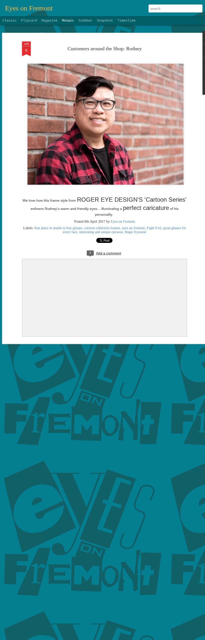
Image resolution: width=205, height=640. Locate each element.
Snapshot (105, 20)
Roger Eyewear (135, 232)
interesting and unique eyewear (101, 232)
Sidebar (85, 20)
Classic (9, 20)
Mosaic (68, 20)
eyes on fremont (133, 228)
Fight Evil (154, 228)
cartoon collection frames (102, 228)
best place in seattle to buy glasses (58, 228)
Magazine (50, 20)
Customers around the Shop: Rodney (105, 48)
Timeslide (127, 20)
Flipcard (29, 20)
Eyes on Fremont (123, 221)
